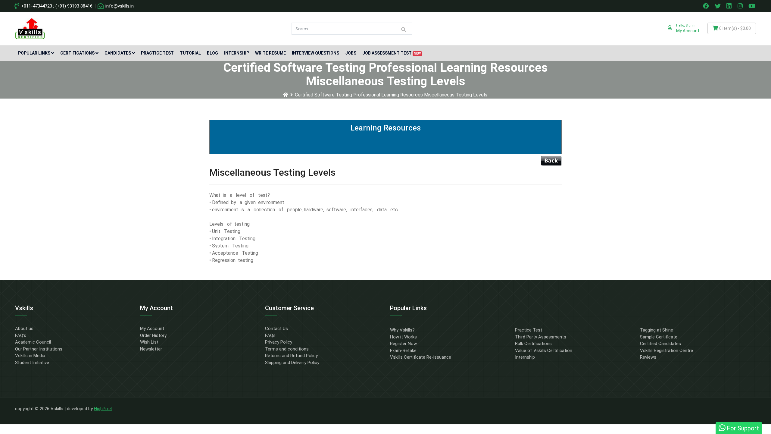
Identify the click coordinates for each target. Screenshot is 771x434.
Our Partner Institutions (38, 349)
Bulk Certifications (533, 343)
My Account (152, 328)
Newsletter (151, 349)
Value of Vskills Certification (543, 350)
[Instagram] (741, 6)
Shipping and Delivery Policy (292, 362)
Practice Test (157, 53)
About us (24, 328)
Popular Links (34, 53)
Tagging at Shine (656, 330)
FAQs (270, 335)
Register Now (403, 343)
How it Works (403, 337)
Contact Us (276, 328)
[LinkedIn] (729, 6)
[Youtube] (752, 6)
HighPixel (103, 408)
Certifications (77, 53)
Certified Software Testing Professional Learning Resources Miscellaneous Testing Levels (391, 95)
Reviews (648, 357)
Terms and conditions (287, 349)
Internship (236, 53)
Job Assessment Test (391, 53)
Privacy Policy (278, 342)
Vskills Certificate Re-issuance (420, 357)
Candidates (118, 53)
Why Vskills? (402, 330)
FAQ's (20, 335)
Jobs (350, 53)
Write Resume (270, 53)
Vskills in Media (30, 355)
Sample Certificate (658, 337)
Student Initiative (32, 362)
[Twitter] (718, 6)
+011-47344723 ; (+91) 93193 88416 (56, 6)
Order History (153, 335)
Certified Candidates (660, 343)
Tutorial (190, 53)
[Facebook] (707, 6)
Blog (212, 53)
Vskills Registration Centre (666, 350)
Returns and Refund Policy (291, 355)
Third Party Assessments (540, 337)
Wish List (149, 342)
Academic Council (33, 342)
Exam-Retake (403, 350)
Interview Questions (315, 53)
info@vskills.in (119, 6)
